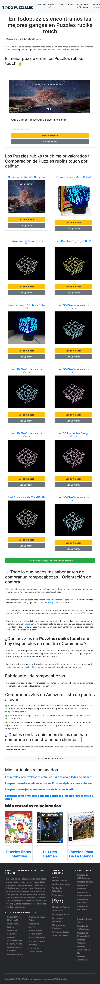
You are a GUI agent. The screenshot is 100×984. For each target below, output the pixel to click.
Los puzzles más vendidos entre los (48, 783)
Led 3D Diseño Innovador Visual (73, 371)
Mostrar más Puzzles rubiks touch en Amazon (50, 560)
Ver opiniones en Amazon (50, 758)
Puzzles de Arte (85, 882)
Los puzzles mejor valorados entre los (48, 777)
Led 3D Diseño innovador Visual (73, 307)
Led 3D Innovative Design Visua (73, 435)
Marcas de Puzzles (61, 907)
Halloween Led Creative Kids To (27, 243)
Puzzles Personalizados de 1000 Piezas (14, 940)
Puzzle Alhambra (37, 937)
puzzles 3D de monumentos (37, 667)
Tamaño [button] (70, 4)
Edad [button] (61, 4)
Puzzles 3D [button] (52, 6)
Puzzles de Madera (61, 935)
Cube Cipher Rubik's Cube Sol (26, 177)
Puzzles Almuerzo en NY (83, 949)
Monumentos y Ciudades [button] (83, 6)
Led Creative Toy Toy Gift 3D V (73, 243)
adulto (52, 613)
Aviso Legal (57, 895)
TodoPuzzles (60, 979)
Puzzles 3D (57, 910)
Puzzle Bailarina (15, 954)
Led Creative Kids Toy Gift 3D (26, 497)
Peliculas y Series (60, 932)
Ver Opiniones (50, 141)
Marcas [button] (41, 4)
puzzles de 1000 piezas (47, 602)
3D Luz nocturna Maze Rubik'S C (73, 179)
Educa (27, 624)
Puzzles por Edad (60, 914)
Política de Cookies (61, 884)
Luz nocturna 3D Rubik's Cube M (26, 307)
